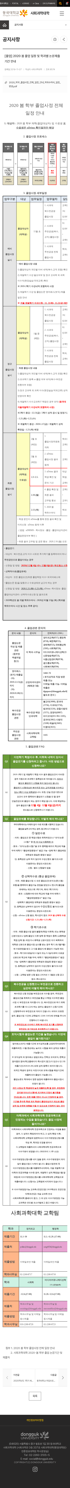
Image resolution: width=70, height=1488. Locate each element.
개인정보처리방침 (35, 1420)
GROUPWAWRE (49, 3)
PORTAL (15, 3)
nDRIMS (25, 3)
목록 (35, 1396)
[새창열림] (60, 3)
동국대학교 (4, 3)
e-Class (36, 3)
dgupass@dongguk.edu (54, 691)
